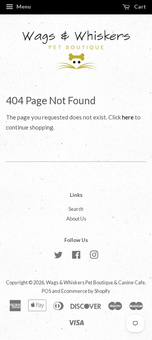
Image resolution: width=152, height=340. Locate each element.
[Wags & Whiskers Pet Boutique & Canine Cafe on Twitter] (58, 256)
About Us (76, 219)
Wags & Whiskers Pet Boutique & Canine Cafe (95, 282)
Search (76, 209)
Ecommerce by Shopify (85, 291)
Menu (23, 6)
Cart (139, 6)
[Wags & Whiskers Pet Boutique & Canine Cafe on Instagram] (94, 256)
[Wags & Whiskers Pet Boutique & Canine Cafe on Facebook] (76, 256)
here (128, 117)
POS (46, 291)
